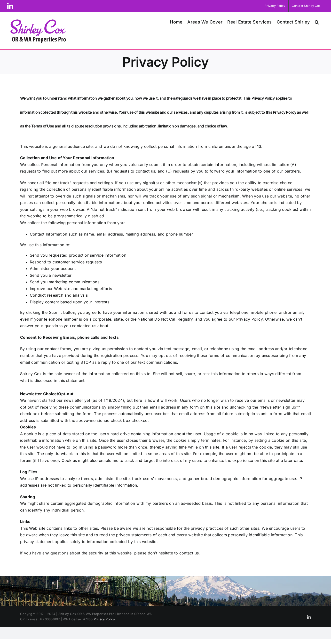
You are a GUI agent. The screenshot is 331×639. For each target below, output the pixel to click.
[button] (317, 21)
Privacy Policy (104, 619)
